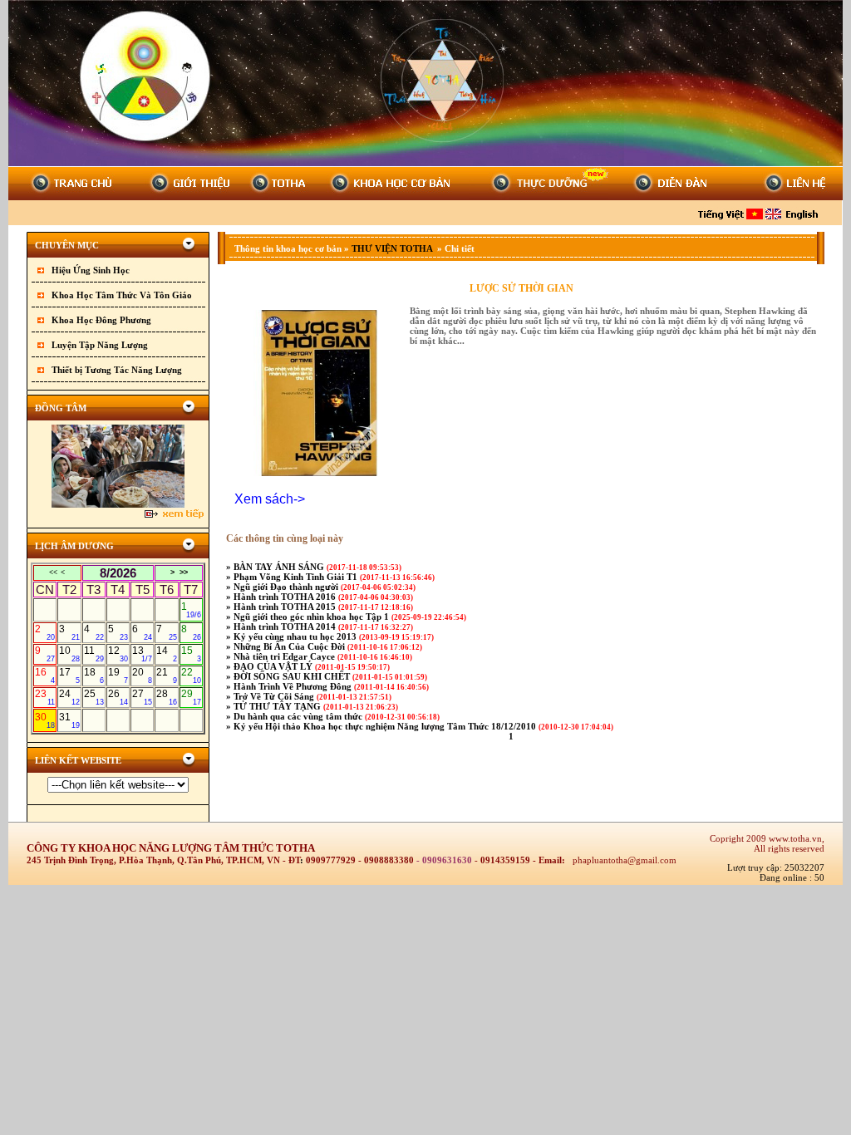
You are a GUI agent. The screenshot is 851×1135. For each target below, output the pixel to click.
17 (69, 675)
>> (184, 572)
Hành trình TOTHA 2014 (286, 626)
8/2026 (118, 573)
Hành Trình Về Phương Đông (294, 686)
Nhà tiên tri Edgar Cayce (285, 656)
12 (118, 654)
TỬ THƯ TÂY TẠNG (278, 706)
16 (45, 675)
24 (69, 697)
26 (118, 697)
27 (142, 697)
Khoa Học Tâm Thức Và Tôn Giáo (122, 295)
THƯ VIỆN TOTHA (393, 248)
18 (94, 675)
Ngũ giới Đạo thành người (287, 587)
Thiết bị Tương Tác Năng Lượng (117, 370)
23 (45, 697)
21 (166, 675)
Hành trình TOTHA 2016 (286, 597)
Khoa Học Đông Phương (101, 320)
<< (53, 572)
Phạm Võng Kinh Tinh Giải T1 (297, 577)
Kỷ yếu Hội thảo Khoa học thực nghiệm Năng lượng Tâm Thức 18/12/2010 (386, 726)
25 (94, 697)
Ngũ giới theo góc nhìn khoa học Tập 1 (312, 617)
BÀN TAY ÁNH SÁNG (280, 567)
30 (45, 720)
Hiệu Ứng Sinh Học (91, 270)
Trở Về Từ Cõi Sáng (275, 696)
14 (166, 654)
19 (118, 675)
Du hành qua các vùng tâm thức (299, 716)
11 (94, 654)
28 (166, 697)
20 (142, 675)
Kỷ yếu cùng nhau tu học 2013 (296, 636)
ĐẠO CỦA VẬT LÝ (274, 666)
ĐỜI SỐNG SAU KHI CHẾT (293, 676)
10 (69, 654)
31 (69, 720)
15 (191, 654)
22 (191, 675)
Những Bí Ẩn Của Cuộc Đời (290, 646)
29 (191, 697)
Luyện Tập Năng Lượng (100, 345)
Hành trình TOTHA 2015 (286, 607)
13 (142, 654)
